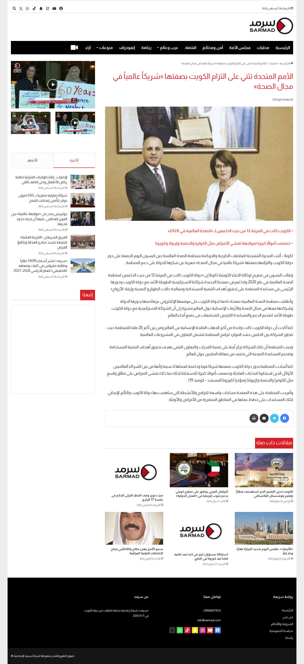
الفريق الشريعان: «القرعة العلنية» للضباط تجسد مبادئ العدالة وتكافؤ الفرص (42, 242)
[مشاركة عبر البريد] (264, 418)
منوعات (106, 47)
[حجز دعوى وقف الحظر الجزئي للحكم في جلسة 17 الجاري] (134, 472)
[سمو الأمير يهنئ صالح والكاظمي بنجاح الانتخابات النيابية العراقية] (134, 528)
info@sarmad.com (209, 620)
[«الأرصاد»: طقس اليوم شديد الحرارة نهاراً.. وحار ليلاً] (264, 528)
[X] (21, 8)
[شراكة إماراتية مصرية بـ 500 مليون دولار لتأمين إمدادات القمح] (83, 200)
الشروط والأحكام (282, 624)
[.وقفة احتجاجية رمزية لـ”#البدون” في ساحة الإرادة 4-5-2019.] (53, 84)
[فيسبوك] (284, 418)
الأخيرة (74, 160)
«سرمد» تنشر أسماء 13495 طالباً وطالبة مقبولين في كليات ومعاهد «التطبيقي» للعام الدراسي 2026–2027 (40, 266)
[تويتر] (274, 418)
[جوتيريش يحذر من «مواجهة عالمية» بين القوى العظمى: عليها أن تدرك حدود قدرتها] (83, 218)
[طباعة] (253, 418)
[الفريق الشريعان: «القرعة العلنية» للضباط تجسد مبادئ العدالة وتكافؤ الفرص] (83, 242)
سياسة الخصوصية (281, 631)
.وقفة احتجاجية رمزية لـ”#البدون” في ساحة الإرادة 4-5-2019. (76, 143)
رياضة (146, 47)
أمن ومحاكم (213, 47)
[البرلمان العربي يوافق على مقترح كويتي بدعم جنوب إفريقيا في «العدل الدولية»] (199, 470)
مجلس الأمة (240, 47)
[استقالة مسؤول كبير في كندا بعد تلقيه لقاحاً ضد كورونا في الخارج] (199, 531)
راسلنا (289, 638)
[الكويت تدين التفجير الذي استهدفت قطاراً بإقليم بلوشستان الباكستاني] (264, 470)
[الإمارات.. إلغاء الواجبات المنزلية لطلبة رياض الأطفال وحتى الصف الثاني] (83, 182)
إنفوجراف (127, 47)
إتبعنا (87, 294)
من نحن (288, 617)
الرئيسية (283, 47)
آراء (88, 47)
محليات (263, 47)
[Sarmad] (271, 26)
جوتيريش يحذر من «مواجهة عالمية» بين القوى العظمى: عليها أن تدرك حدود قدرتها (39, 219)
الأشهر (32, 160)
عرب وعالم (169, 47)
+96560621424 (212, 610)
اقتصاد (190, 47)
